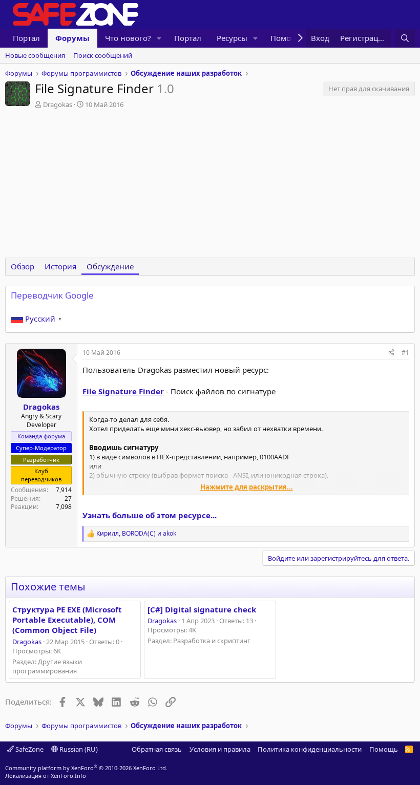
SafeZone (29, 749)
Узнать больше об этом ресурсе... (149, 515)
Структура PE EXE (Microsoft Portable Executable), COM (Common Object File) (67, 619)
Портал (26, 38)
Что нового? (128, 38)
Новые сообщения (35, 55)
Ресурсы (232, 38)
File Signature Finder (123, 391)
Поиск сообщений (102, 55)
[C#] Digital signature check (202, 609)
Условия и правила (220, 749)
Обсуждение (110, 266)
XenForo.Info (68, 775)
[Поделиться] (391, 353)
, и (136, 533)
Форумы (72, 38)
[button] (159, 38)
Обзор (22, 266)
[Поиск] (405, 38)
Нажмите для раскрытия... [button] (246, 487)
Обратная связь (157, 749)
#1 (405, 352)
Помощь (383, 749)
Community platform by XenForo (86, 768)
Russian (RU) (78, 749)
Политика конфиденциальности (310, 749)
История (60, 266)
